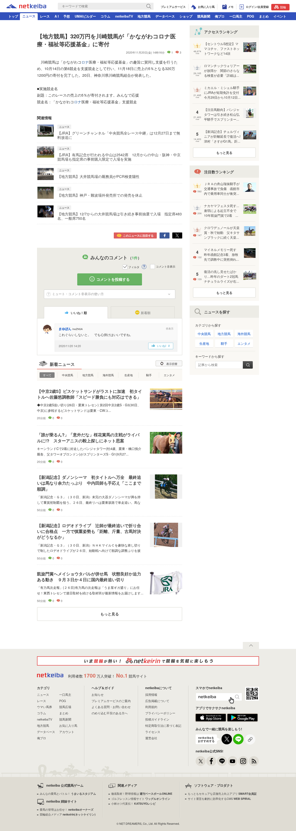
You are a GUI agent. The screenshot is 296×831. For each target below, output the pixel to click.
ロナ (85, 62)
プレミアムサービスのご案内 (111, 701)
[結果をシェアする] (165, 235)
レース (45, 16)
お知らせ (98, 694)
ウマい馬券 (44, 707)
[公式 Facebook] (211, 761)
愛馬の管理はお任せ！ (66, 809)
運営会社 (151, 738)
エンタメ (169, 375)
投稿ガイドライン (157, 719)
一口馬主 (235, 16)
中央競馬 (67, 375)
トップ (13, 16)
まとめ (264, 16)
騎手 (149, 375)
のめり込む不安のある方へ (110, 713)
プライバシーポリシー (160, 713)
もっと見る (109, 614)
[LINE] (222, 761)
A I (57, 16)
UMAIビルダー (85, 16)
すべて (47, 375)
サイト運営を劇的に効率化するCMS (219, 798)
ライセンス (152, 732)
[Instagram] (243, 761)
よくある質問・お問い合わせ (111, 707)
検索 (248, 365)
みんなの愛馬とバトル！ (68, 793)
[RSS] (254, 761)
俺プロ (220, 16)
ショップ (185, 16)
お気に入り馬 (68, 725)
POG (250, 16)
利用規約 (151, 707)
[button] (169, 328)
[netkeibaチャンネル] (232, 761)
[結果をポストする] (177, 235)
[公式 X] (201, 761)
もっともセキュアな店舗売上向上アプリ (222, 793)
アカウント (66, 732)
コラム (105, 16)
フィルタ (133, 267)
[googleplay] (242, 720)
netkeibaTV (124, 16)
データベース (165, 16)
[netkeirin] (148, 661)
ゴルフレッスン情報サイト (140, 798)
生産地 (128, 375)
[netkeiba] (26, 6)
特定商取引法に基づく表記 (163, 725)
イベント (279, 16)
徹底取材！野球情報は (141, 793)
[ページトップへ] (251, 645)
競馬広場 (65, 707)
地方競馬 (144, 16)
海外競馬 (108, 375)
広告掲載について (157, 701)
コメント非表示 (165, 266)
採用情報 (151, 694)
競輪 (283, 7)
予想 (66, 16)
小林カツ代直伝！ (133, 803)
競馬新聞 (203, 16)
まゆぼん (65, 328)
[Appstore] (211, 720)
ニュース (28, 16)
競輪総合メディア (68, 814)
